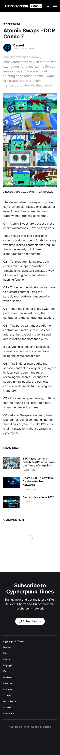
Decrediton (9, 713)
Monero (7, 689)
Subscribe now (32, 621)
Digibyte (7, 665)
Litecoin (7, 683)
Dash (6, 653)
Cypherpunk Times (13, 641)
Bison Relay (9, 701)
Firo (5, 671)
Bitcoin (6, 647)
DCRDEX (8, 707)
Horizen (7, 677)
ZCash (6, 695)
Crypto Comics (12, 24)
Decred (18, 45)
